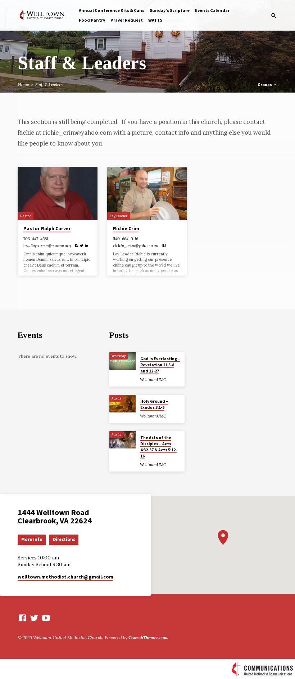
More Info (31, 539)
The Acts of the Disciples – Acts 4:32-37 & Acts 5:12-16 (158, 447)
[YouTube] (46, 618)
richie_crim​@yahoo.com (135, 245)
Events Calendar (212, 10)
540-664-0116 (125, 238)
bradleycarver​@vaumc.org (47, 245)
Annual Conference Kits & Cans (111, 10)
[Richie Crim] (147, 193)
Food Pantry (92, 20)
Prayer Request (126, 20)
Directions (64, 539)
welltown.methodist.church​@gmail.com (65, 577)
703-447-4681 (35, 238)
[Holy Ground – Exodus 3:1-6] (122, 403)
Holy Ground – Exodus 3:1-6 (154, 404)
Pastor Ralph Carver (47, 228)
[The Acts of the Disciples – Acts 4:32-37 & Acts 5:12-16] (122, 440)
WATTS (155, 20)
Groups (265, 84)
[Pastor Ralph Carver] (57, 193)
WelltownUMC (153, 379)
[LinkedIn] (86, 245)
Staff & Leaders (49, 84)
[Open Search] (274, 15)
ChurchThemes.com (148, 637)
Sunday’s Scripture (170, 10)
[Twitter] (81, 245)
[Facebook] (76, 245)
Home (23, 84)
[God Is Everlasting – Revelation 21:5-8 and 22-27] (122, 361)
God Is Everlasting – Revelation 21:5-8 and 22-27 (160, 365)
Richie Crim (126, 228)
